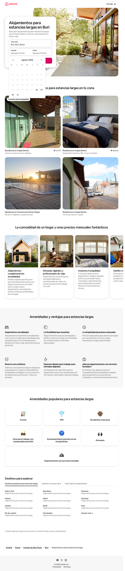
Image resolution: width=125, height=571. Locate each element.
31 (18, 95)
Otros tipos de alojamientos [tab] (76, 484)
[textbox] (20, 53)
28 (37, 90)
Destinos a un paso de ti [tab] (51, 484)
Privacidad (57, 567)
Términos (67, 567)
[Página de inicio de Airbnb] (11, 4)
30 (13, 95)
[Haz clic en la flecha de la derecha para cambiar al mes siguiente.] (41, 60)
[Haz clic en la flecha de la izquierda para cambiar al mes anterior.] (13, 60)
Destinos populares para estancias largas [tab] (21, 484)
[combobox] (30, 44)
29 (41, 90)
